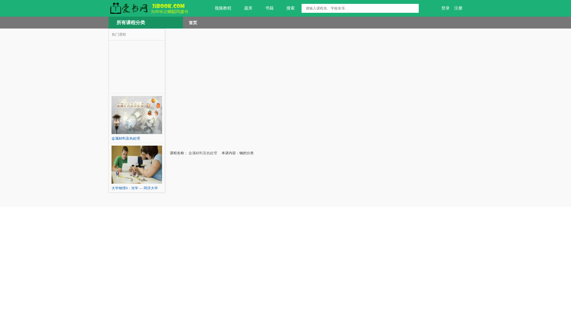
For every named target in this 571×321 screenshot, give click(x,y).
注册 (458, 8)
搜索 (290, 8)
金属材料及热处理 (202, 153)
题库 (248, 8)
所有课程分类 (131, 22)
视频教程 (223, 8)
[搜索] (414, 8)
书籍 (269, 8)
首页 (193, 22)
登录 (445, 8)
